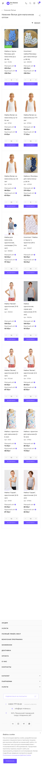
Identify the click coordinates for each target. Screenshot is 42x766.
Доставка (6, 650)
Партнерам (7, 681)
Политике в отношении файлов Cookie (17, 755)
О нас (4, 661)
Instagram (18, 723)
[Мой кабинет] (34, 3)
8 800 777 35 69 (15, 704)
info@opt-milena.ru (22, 709)
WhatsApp (29, 723)
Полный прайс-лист (11, 634)
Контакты (6, 667)
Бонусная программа (12, 639)
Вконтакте (12, 723)
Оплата (5, 656)
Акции (5, 623)
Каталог (6, 676)
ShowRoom (7, 645)
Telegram (23, 723)
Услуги (5, 628)
